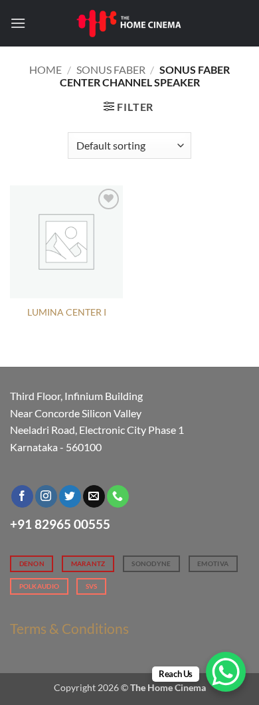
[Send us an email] (94, 496)
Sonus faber (110, 69)
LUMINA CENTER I (66, 312)
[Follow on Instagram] (46, 496)
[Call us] (118, 496)
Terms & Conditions (69, 628)
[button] (18, 23)
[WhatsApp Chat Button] (226, 672)
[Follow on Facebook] (22, 496)
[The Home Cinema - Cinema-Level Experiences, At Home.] (129, 23)
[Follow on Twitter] (70, 496)
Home (45, 69)
